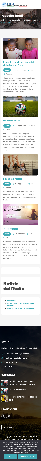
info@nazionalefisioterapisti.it (16, 358)
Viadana (9, 74)
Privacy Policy (10, 427)
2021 (7, 234)
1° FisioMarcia (10, 228)
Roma (8, 129)
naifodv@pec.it (10, 362)
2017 (7, 184)
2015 (7, 126)
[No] (39, 451)
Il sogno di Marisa (12, 178)
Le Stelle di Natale (17, 389)
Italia (8, 238)
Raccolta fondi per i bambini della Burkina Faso (18, 64)
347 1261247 (9, 366)
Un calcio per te (11, 120)
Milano (8, 188)
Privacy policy (27, 456)
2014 (7, 70)
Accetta (10, 456)
